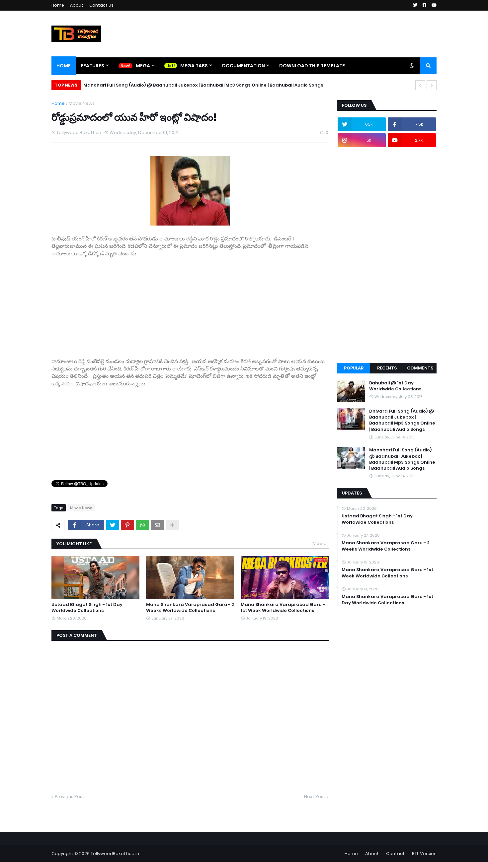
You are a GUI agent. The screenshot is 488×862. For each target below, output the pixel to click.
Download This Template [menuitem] (312, 65)
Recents (387, 368)
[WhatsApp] (142, 525)
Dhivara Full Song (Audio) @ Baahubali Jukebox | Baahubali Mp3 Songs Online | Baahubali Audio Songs (402, 420)
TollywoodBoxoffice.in (115, 853)
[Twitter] (112, 525)
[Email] (157, 525)
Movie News (82, 103)
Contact (395, 853)
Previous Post (69, 796)
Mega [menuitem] (143, 65)
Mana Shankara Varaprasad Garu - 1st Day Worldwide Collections (387, 600)
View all (321, 543)
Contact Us (101, 5)
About (76, 5)
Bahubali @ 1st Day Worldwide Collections (395, 386)
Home (57, 5)
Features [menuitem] (92, 65)
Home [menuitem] (63, 65)
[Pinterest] (127, 525)
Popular (354, 368)
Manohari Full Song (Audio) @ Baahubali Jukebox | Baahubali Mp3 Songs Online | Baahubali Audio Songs (203, 85)
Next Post (314, 796)
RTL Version (424, 853)
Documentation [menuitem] (243, 65)
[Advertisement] (190, 303)
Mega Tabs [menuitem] (194, 65)
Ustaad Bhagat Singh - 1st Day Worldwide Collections (86, 608)
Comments (420, 368)
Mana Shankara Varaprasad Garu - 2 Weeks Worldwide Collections (190, 608)
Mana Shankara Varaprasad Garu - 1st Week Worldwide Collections (283, 608)
